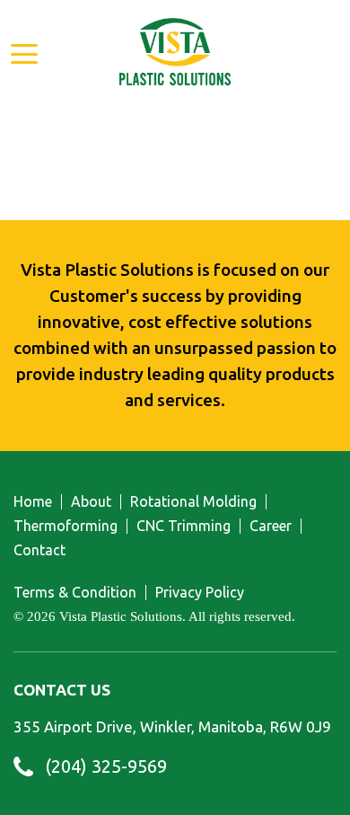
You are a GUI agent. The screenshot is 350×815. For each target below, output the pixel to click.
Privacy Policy (199, 592)
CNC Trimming (183, 526)
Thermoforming (65, 526)
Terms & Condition (74, 592)
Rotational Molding (193, 501)
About (91, 501)
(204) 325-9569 (106, 766)
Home (32, 501)
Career (270, 526)
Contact (39, 550)
